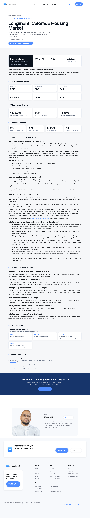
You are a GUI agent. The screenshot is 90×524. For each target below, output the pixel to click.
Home (29, 4)
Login (36, 476)
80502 (36, 334)
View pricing (76, 450)
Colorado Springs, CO (15, 366)
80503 (61, 334)
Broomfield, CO (13, 364)
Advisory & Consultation (55, 491)
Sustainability (71, 471)
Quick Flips (52, 473)
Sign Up (37, 478)
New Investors (53, 471)
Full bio (61, 427)
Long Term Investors (55, 476)
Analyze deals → (45, 388)
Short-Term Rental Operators (57, 478)
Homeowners (53, 468)
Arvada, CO (12, 368)
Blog (69, 468)
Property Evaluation (54, 486)
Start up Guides (53, 488)
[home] (10, 4)
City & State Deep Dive (73, 476)
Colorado (14, 15)
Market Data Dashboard (73, 473)
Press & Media (38, 486)
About (34, 4)
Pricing (39, 4)
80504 (12, 343)
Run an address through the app (39, 218)
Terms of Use (38, 488)
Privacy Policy (38, 491)
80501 (12, 334)
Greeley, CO (13, 361)
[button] (46, 4)
